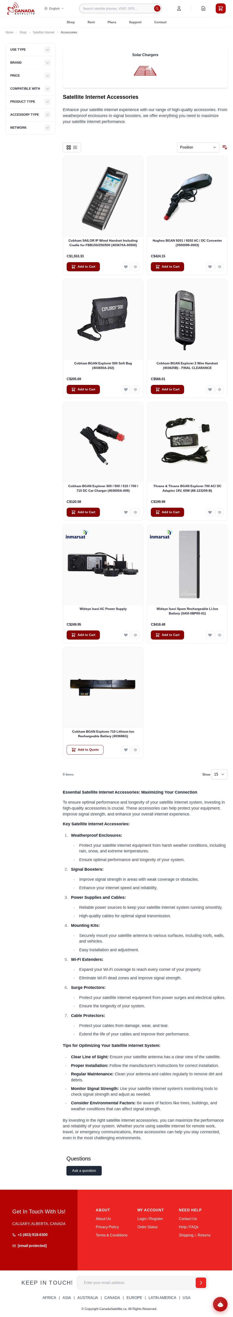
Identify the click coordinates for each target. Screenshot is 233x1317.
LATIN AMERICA (162, 1298)
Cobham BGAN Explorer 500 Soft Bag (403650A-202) (103, 365)
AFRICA (49, 1298)
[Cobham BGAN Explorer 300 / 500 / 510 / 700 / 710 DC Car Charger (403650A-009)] (103, 442)
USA (186, 1298)
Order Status (147, 1227)
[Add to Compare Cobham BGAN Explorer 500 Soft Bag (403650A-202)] (135, 389)
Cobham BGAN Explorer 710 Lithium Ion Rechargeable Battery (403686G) (103, 734)
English (54, 8)
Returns (204, 1235)
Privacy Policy (107, 1227)
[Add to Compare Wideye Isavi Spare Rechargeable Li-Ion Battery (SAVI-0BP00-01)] (219, 635)
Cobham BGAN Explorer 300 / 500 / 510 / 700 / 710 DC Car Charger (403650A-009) (103, 488)
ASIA (67, 1298)
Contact (160, 22)
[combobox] (120, 8)
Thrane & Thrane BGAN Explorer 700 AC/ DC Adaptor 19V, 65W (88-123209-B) (187, 488)
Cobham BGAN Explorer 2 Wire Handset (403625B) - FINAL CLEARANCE (187, 365)
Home (9, 32)
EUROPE (134, 1298)
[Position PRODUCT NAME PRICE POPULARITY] (198, 147)
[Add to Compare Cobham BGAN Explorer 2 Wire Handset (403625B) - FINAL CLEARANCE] (219, 389)
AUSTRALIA (87, 1298)
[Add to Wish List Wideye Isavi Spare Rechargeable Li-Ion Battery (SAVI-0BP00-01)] (210, 635)
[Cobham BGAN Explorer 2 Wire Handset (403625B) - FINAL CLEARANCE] (187, 319)
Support (135, 22)
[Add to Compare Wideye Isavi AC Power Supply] (135, 635)
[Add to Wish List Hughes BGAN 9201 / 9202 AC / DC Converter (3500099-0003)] (210, 267)
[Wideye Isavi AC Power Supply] (103, 565)
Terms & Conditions (111, 1235)
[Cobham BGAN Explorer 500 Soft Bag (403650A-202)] (103, 319)
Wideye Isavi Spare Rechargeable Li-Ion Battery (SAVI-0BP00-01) (187, 611)
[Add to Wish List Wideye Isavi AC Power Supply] (126, 635)
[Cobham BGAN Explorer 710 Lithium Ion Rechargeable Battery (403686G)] (103, 687)
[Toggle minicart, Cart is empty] (221, 8)
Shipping (186, 1235)
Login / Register (150, 1219)
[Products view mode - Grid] (68, 147)
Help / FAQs (188, 1227)
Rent (91, 22)
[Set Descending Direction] (225, 147)
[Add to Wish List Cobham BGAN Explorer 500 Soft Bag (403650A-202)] (126, 389)
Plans (112, 22)
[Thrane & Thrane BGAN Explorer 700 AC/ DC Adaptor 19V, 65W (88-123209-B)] (187, 442)
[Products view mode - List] (75, 147)
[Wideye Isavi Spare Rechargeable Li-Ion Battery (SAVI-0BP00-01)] (187, 565)
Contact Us (188, 1219)
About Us (103, 1219)
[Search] (157, 8)
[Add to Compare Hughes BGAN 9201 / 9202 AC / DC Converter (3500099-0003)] (219, 267)
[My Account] (179, 8)
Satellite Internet (43, 32)
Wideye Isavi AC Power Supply (103, 609)
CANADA (112, 1298)
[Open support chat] (220, 1304)
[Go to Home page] (21, 8)
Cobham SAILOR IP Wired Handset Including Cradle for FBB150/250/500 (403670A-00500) (103, 243)
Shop (71, 22)
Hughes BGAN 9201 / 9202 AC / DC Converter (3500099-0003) (187, 243)
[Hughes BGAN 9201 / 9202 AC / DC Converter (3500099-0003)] (187, 196)
